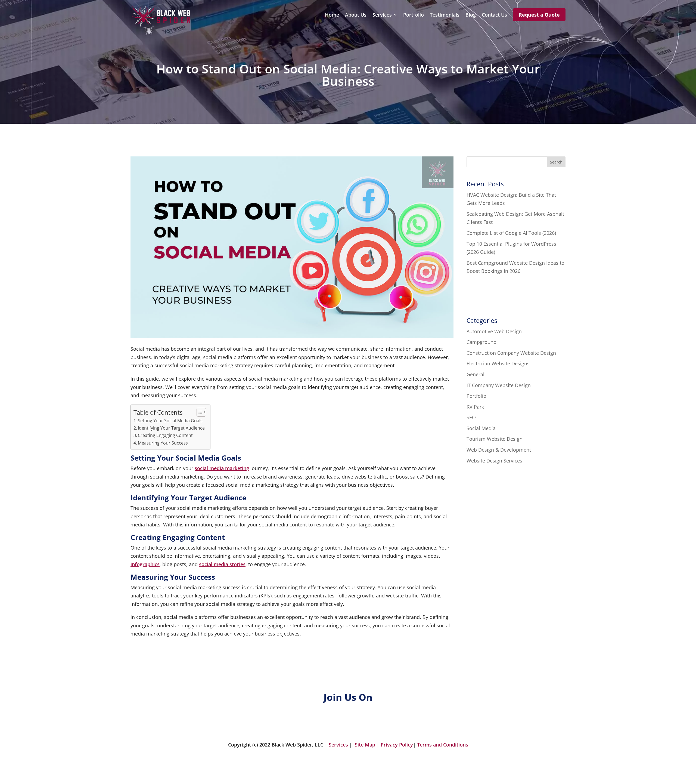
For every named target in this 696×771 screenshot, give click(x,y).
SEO (471, 417)
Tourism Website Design (495, 439)
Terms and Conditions (442, 744)
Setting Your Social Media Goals (170, 421)
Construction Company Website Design (511, 353)
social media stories (222, 564)
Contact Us (494, 15)
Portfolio (413, 15)
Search (556, 162)
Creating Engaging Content (165, 435)
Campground (481, 342)
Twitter (277, 721)
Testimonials (444, 15)
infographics (145, 564)
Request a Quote (539, 14)
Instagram (386, 721)
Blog (470, 15)
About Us (355, 15)
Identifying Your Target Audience (171, 428)
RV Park (475, 406)
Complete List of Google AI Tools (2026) (511, 233)
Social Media (481, 428)
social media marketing (222, 468)
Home (332, 15)
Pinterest (490, 721)
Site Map (365, 744)
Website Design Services (494, 460)
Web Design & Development (499, 449)
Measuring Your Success (163, 443)
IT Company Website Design (499, 385)
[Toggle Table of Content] (198, 412)
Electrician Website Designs (498, 363)
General (475, 374)
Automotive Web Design (494, 331)
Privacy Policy (397, 744)
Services (382, 15)
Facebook (176, 721)
